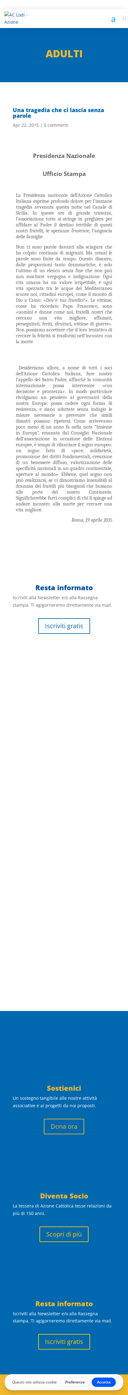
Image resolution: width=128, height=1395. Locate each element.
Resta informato (64, 1303)
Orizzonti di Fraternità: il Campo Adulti (63, 717)
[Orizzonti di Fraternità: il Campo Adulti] (64, 674)
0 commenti (56, 125)
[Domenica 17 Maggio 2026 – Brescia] (64, 795)
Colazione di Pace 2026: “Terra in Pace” (57, 905)
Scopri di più (64, 1234)
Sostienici (64, 1088)
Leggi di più (33, 770)
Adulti (64, 53)
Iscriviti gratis (64, 626)
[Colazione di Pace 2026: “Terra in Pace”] (64, 888)
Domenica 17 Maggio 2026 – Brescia (63, 811)
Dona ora (64, 1126)
